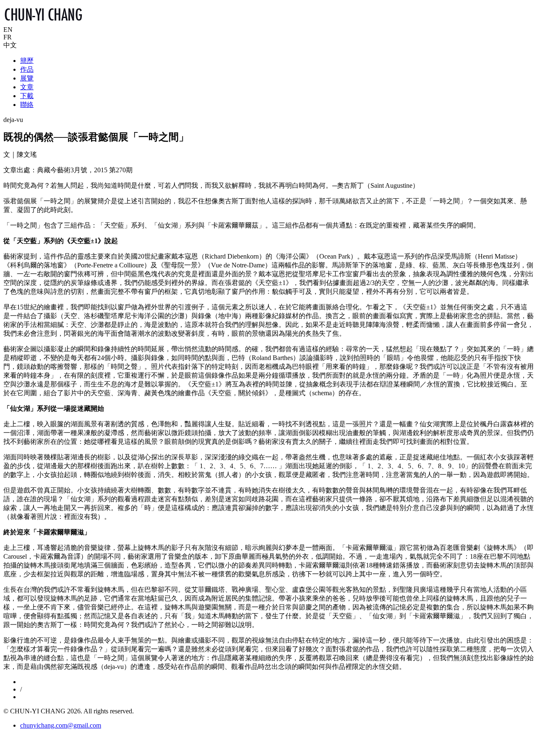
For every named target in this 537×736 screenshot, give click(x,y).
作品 (27, 69)
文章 (27, 87)
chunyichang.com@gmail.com (60, 725)
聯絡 (27, 104)
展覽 (27, 78)
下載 (27, 95)
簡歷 (27, 60)
